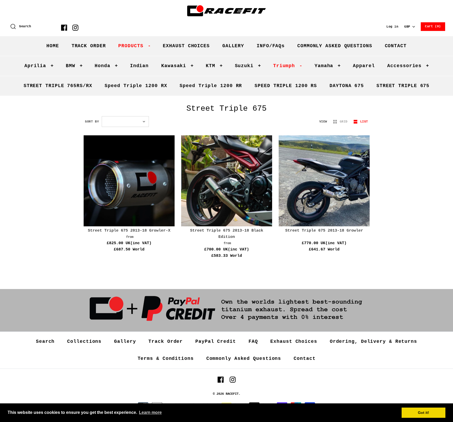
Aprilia (39, 65)
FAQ (253, 341)
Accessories (408, 65)
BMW (74, 65)
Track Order (165, 341)
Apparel (364, 65)
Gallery (125, 341)
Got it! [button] (423, 412)
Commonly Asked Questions (243, 358)
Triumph (288, 65)
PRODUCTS (134, 46)
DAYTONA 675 (347, 85)
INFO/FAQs (271, 46)
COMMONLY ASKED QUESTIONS (334, 46)
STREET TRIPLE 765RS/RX (58, 85)
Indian (139, 65)
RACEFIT (232, 394)
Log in (392, 27)
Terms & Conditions (166, 358)
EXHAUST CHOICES (186, 46)
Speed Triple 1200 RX (136, 85)
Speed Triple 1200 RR (211, 85)
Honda (106, 65)
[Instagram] (75, 28)
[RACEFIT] (226, 8)
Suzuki (248, 65)
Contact (304, 358)
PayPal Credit (215, 341)
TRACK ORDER (89, 46)
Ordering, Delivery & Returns (373, 341)
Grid (345, 122)
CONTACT (396, 46)
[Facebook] (64, 28)
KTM (214, 65)
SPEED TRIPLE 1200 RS (286, 85)
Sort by (92, 122)
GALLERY (233, 46)
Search (45, 341)
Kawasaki (177, 65)
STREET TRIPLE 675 (402, 85)
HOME (52, 46)
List (364, 122)
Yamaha (328, 65)
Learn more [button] (150, 412)
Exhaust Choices (293, 341)
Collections (84, 341)
